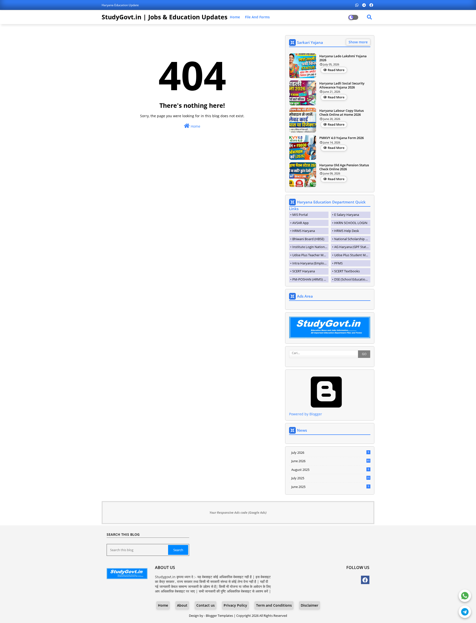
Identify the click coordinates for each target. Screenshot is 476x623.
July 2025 (330, 478)
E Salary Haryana (346, 214)
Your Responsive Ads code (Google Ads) (238, 512)
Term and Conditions (274, 605)
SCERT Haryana (303, 271)
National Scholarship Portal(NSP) (352, 239)
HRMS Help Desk (346, 230)
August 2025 (330, 469)
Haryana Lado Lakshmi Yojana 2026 (343, 58)
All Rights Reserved (273, 615)
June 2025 (330, 486)
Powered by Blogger (305, 414)
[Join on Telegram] (465, 611)
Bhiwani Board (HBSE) (308, 239)
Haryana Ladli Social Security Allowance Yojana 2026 (341, 85)
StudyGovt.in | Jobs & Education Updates (164, 17)
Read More (336, 70)
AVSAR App (300, 223)
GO (364, 354)
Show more (358, 42)
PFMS (338, 263)
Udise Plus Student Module (352, 255)
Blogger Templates (219, 615)
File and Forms (257, 17)
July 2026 (330, 452)
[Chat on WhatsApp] (465, 595)
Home (235, 17)
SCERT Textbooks (347, 271)
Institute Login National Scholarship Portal (310, 247)
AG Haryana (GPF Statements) (352, 247)
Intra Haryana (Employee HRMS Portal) (310, 263)
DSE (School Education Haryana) (352, 279)
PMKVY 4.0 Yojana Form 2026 (341, 138)
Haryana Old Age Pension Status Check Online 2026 (344, 167)
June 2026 (330, 461)
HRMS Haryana (303, 230)
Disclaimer (309, 605)
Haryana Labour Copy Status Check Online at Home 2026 (341, 112)
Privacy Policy (235, 605)
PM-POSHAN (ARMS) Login (310, 279)
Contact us (205, 605)
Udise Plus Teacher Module (310, 255)
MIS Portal (300, 214)
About (182, 605)
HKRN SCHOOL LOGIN (350, 223)
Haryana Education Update (120, 5)
